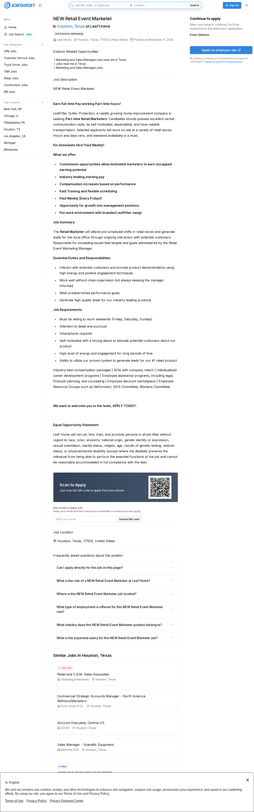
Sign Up (234, 5)
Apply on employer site (219, 50)
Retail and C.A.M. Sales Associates (83, 674)
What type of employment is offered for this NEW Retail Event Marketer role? (110, 609)
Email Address (199, 34)
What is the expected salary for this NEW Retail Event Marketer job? (107, 638)
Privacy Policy (234, 61)
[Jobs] (19, 5)
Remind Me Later (129, 519)
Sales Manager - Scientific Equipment (85, 745)
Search (194, 5)
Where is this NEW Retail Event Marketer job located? (97, 594)
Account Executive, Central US (80, 723)
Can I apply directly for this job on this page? (90, 568)
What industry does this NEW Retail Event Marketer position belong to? (109, 625)
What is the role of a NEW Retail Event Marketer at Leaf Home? (103, 581)
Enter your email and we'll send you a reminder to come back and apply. (97, 509)
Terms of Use (213, 61)
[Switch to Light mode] (246, 5)
